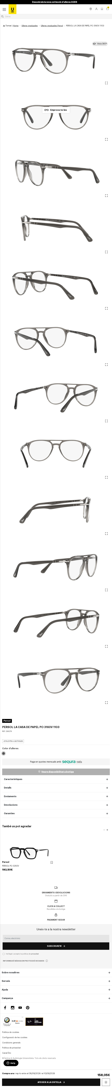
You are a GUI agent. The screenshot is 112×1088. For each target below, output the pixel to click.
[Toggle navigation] (4, 9)
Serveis (6, 981)
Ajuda (5, 990)
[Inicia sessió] (96, 9)
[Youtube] (20, 1007)
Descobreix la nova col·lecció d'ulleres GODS (54, 2)
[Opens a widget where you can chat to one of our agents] (10, 1063)
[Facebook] (5, 1007)
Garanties (9, 813)
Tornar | (8, 26)
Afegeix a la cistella (49, 1082)
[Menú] (22, 1017)
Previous (104, 830)
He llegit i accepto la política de (22, 954)
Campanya (7, 998)
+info (79, 762)
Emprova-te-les (58, 110)
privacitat (35, 954)
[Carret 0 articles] (107, 9)
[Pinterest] (27, 1007)
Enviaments (10, 796)
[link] (12, 9)
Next (107, 830)
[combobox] (56, 16)
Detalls (7, 788)
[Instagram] (12, 1007)
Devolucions (10, 805)
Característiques (13, 779)
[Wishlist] (52, 862)
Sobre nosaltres (10, 972)
